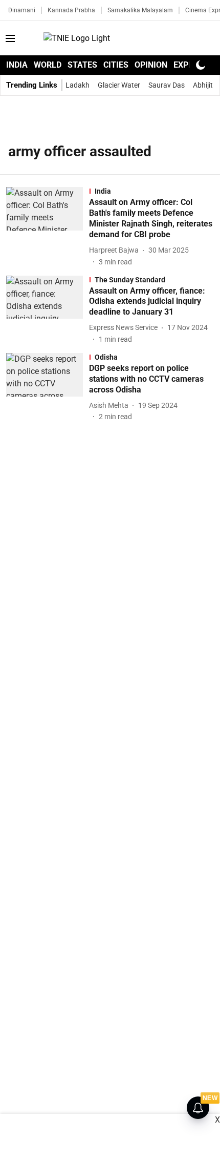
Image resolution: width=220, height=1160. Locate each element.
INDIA (17, 65)
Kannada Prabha (71, 10)
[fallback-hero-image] (47, 227)
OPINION (151, 65)
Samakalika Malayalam (140, 10)
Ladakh (77, 85)
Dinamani (21, 10)
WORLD (47, 65)
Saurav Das (166, 85)
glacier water (119, 85)
